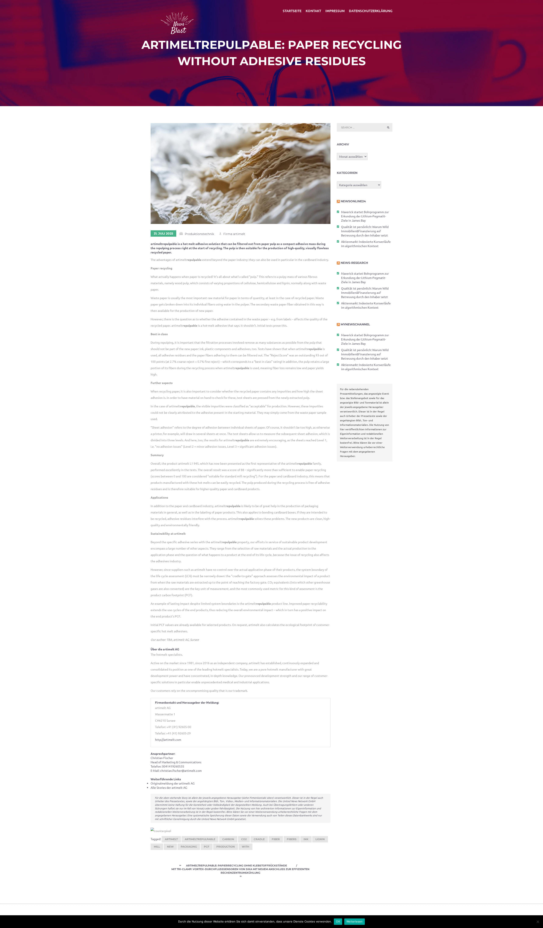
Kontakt (313, 10)
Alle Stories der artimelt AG (169, 787)
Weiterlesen (354, 921)
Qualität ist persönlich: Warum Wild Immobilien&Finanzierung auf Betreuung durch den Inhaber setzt (365, 231)
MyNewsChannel (355, 324)
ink (306, 839)
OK (338, 921)
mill (157, 846)
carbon (228, 839)
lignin (320, 839)
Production (225, 846)
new (170, 846)
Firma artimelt (234, 234)
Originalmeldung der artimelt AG (173, 783)
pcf (206, 846)
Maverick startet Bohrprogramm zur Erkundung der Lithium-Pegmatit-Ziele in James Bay (365, 216)
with (245, 846)
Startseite (292, 10)
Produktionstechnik (199, 234)
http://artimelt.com (168, 739)
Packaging (189, 846)
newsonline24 (353, 201)
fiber (276, 839)
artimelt (171, 839)
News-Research (354, 263)
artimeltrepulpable (200, 839)
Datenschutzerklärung (370, 10)
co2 (244, 839)
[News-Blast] (177, 20)
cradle (259, 839)
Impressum (335, 10)
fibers (292, 839)
